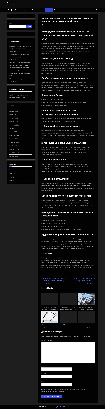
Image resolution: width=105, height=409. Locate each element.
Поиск (11, 23)
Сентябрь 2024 (14, 153)
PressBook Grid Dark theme (64, 407)
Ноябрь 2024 (13, 146)
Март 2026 (13, 114)
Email (43, 374)
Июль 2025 (13, 132)
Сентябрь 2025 (14, 125)
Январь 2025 (13, 139)
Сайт (43, 381)
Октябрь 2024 (14, 149)
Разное (56, 10)
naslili (11, 95)
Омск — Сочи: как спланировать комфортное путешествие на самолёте (20, 49)
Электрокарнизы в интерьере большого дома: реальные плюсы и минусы (20, 57)
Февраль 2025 (14, 135)
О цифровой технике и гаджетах (18, 10)
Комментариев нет (49, 25)
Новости (49, 10)
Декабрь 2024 (14, 142)
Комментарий (46, 340)
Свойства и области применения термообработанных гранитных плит (20, 73)
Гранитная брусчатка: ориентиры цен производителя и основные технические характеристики (20, 65)
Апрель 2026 (13, 111)
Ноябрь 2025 (13, 118)
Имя (43, 366)
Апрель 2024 (13, 156)
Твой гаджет (12, 3)
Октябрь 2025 (14, 121)
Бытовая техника (37, 10)
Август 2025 (13, 128)
